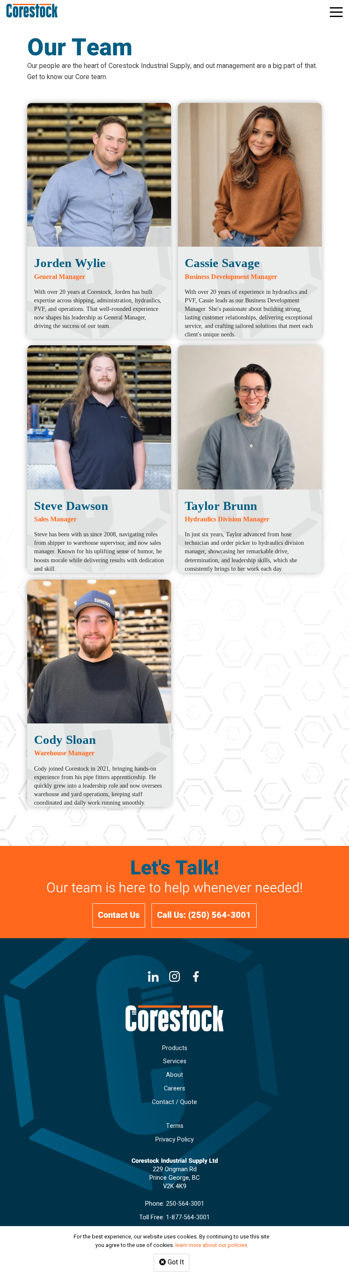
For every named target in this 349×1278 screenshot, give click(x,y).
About (174, 1074)
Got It (175, 1262)
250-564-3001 (185, 1203)
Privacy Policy (174, 1139)
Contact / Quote (174, 1102)
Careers (174, 1088)
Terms (174, 1125)
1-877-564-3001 (188, 1217)
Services (174, 1061)
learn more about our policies (211, 1245)
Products (174, 1048)
